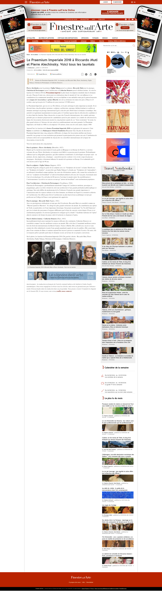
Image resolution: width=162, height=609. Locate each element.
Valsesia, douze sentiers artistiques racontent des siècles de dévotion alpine (116, 278)
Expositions (46, 41)
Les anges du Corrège (109, 505)
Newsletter (84, 19)
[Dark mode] (95, 75)
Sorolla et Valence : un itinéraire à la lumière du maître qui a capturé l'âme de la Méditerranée (117, 357)
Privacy (92, 588)
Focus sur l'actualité (70, 41)
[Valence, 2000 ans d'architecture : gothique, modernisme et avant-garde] (118, 304)
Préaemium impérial (53, 92)
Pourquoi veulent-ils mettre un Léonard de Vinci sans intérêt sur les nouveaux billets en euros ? (118, 405)
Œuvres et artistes (46, 38)
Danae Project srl (86, 588)
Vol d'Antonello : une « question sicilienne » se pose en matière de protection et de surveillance (118, 538)
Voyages (95, 38)
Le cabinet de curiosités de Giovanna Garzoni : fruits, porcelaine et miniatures (117, 555)
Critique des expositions (68, 38)
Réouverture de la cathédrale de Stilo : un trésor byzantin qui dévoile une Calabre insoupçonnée (118, 184)
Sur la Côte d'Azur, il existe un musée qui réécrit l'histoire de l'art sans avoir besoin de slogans (118, 215)
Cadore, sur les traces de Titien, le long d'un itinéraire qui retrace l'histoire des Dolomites (116, 263)
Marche (101, 41)
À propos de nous (74, 582)
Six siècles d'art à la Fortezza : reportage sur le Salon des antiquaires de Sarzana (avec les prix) (117, 521)
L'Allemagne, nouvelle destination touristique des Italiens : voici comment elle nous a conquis (118, 455)
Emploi (115, 38)
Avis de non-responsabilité (50, 70)
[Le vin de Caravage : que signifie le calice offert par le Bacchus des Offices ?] (118, 193)
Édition (93, 41)
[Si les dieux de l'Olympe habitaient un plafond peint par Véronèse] (118, 241)
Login (105, 2)
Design (105, 38)
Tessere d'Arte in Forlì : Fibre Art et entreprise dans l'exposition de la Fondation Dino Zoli (117, 341)
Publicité (101, 19)
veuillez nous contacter (64, 291)
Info (93, 19)
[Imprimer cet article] (86, 74)
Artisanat (83, 41)
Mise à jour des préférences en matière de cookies (107, 588)
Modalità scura (122, 588)
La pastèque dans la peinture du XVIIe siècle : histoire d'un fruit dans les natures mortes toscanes (117, 231)
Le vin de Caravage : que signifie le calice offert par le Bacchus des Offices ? (117, 199)
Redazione (31, 68)
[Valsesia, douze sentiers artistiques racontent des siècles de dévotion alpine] (118, 272)
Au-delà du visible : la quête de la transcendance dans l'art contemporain (115, 489)
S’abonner (117, 2)
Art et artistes (38, 70)
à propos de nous (71, 19)
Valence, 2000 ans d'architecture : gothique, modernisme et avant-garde (116, 311)
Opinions (84, 38)
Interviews (57, 41)
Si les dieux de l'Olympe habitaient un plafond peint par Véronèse (117, 247)
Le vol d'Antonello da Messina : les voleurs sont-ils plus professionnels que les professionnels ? (118, 422)
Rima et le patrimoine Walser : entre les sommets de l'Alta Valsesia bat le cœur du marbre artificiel (115, 294)
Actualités (31, 38)
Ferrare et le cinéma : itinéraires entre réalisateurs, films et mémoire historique (115, 326)
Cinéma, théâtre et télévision (117, 41)
